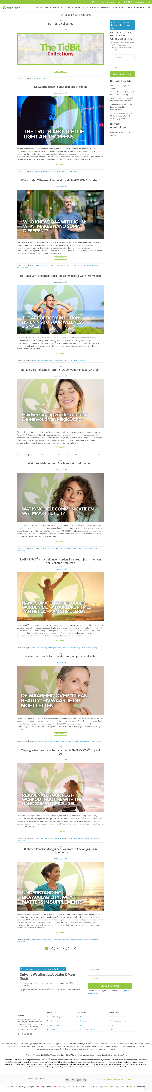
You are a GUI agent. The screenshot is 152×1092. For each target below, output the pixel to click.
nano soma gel (67, 838)
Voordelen (54, 7)
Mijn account (54, 1025)
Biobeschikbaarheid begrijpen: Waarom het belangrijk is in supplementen (60, 850)
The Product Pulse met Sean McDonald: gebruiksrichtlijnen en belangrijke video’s (122, 116)
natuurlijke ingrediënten (78, 455)
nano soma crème (65, 741)
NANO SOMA (71, 265)
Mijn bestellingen (56, 1017)
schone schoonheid (93, 455)
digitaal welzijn (46, 171)
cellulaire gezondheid (54, 648)
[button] (98, 2)
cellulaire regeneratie (41, 265)
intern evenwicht (55, 548)
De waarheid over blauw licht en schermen (60, 86)
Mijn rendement (55, 1021)
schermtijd (65, 171)
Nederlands (110, 2)
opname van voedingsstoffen (80, 939)
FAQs (112, 1029)
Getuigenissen (92, 7)
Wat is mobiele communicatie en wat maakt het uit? (60, 463)
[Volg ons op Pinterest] (126, 2)
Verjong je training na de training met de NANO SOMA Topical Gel (60, 752)
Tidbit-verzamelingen (41, 78)
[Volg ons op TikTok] (124, 2)
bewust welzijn (48, 360)
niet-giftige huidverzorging (80, 741)
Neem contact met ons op (119, 1017)
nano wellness (86, 548)
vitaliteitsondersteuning (89, 648)
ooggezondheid (56, 171)
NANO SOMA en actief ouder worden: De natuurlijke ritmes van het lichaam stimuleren (60, 561)
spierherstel (21, 840)
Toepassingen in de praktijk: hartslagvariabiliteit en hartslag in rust (121, 107)
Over (46, 7)
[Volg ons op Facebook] (122, 2)
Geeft (112, 1025)
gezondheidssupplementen (57, 265)
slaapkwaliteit (74, 171)
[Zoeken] (119, 2)
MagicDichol (62, 30)
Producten (65, 7)
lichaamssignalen (66, 548)
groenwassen (38, 741)
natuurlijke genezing (81, 265)
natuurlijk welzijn (75, 648)
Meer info (105, 7)
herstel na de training (56, 838)
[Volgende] (74, 948)
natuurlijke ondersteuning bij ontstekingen (86, 838)
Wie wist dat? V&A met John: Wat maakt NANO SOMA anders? (60, 180)
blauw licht (37, 171)
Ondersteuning (118, 7)
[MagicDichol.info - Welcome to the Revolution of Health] (12, 7)
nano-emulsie (66, 455)
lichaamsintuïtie (58, 360)
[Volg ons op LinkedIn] (129, 2)
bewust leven (38, 360)
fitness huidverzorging (41, 838)
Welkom (38, 7)
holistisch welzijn (55, 455)
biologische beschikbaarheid (43, 939)
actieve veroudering (40, 648)
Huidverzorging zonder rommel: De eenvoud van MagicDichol (60, 369)
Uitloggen (53, 1029)
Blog (130, 7)
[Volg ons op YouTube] (131, 2)
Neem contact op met (87, 1029)
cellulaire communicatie (41, 548)
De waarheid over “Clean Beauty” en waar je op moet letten (60, 656)
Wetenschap (77, 7)
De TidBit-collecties (60, 23)
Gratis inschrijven (122, 74)
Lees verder (60, 71)
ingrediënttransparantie (51, 741)
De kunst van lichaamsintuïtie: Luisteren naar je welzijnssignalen (60, 276)
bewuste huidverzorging (42, 455)
